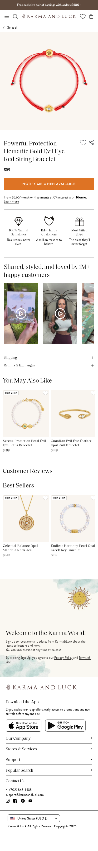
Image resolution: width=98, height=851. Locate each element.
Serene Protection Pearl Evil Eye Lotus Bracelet (24, 443)
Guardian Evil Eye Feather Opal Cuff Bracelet (71, 443)
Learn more (11, 201)
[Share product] (91, 142)
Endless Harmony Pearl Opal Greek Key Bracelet (73, 548)
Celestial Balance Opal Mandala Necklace (20, 548)
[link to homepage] (49, 16)
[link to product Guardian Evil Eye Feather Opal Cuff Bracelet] (74, 413)
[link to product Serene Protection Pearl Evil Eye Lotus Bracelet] (26, 413)
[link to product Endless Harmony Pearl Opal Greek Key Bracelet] (74, 518)
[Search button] (15, 16)
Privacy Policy (63, 657)
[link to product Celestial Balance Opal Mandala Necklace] (26, 518)
